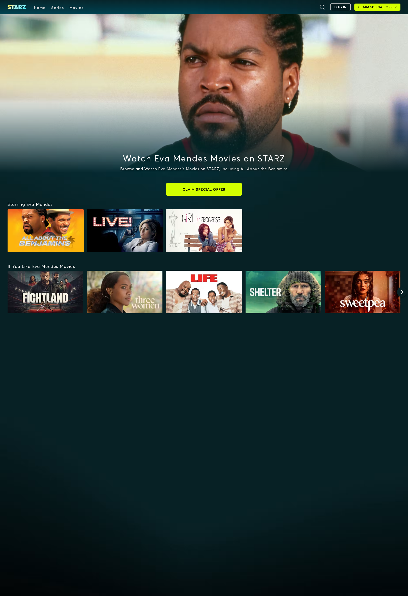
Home (40, 7)
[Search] (322, 7)
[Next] (402, 292)
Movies (76, 7)
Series (57, 7)
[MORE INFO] (45, 292)
